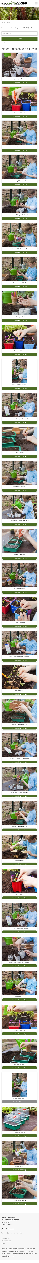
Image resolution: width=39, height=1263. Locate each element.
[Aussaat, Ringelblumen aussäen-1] (19, 167)
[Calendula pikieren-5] (19, 609)
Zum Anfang (14, 28)
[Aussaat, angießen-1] (19, 541)
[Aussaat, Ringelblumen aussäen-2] (19, 371)
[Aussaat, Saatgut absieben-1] (19, 813)
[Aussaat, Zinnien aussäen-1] (19, 575)
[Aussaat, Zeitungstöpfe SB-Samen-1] (19, 65)
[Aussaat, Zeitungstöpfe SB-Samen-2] (19, 745)
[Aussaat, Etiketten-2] (19, 1051)
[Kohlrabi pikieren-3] (19, 677)
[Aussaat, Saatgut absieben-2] (19, 711)
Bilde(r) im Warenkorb (30, 28)
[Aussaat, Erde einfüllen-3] (19, 1187)
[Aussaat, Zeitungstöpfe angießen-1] (19, 779)
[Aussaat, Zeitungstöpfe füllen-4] (19, 405)
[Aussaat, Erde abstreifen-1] (19, 133)
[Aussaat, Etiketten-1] (19, 439)
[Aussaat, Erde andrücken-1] (19, 473)
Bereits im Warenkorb (19, 1102)
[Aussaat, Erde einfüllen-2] (19, 269)
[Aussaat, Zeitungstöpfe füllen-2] (19, 201)
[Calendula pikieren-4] (19, 337)
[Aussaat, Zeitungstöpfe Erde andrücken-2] (19, 949)
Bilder (8, 22)
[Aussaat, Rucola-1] (19, 1153)
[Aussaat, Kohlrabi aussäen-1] (19, 235)
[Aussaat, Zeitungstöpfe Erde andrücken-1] (19, 643)
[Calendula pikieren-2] (19, 1017)
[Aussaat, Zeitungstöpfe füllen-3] (19, 915)
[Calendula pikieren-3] (19, 881)
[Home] (14, 3)
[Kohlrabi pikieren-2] (19, 983)
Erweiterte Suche (6, 43)
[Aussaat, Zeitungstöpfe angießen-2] (19, 507)
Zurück (4, 28)
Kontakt (22, 1251)
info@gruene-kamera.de (13, 1233)
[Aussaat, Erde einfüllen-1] (19, 1085)
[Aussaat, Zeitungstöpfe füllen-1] (19, 303)
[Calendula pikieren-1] (19, 99)
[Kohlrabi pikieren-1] (19, 847)
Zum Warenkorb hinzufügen (19, 82)
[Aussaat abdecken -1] (19, 1119)
